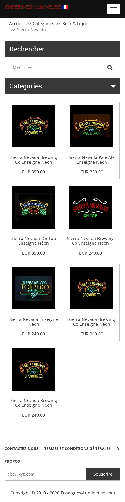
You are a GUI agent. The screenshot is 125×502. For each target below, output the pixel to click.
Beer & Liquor (76, 23)
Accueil (16, 23)
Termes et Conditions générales (77, 448)
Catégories (43, 23)
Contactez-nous (22, 448)
